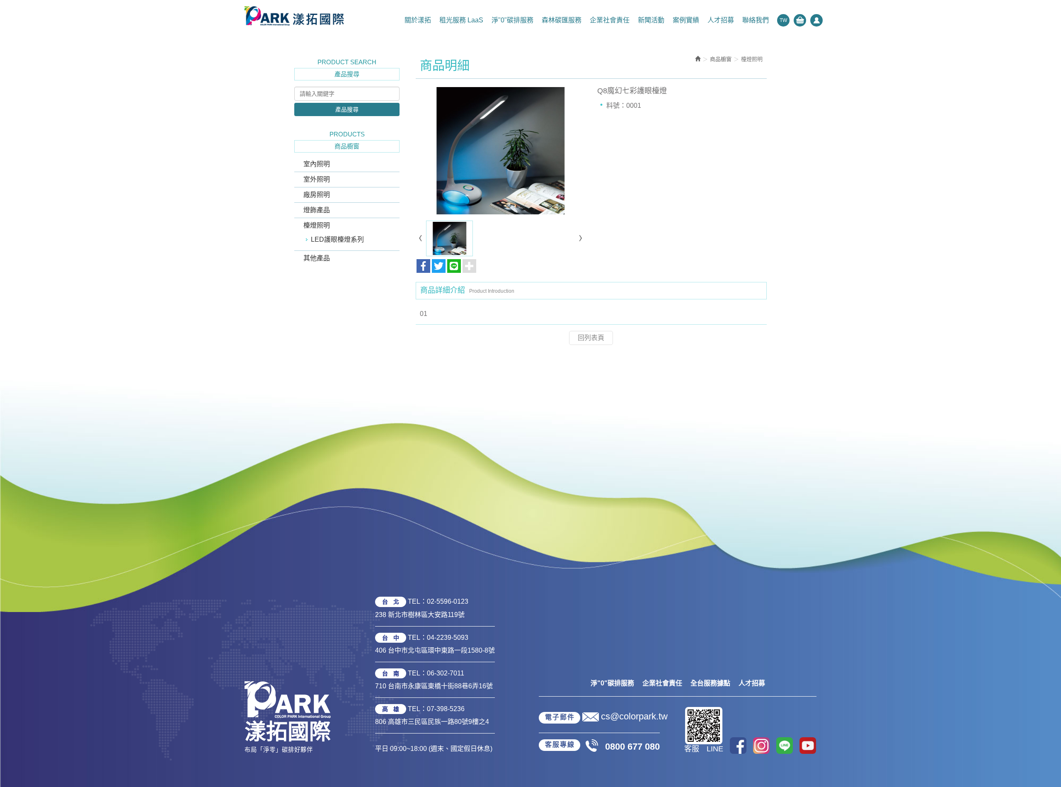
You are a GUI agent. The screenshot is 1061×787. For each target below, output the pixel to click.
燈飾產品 (316, 210)
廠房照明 (316, 194)
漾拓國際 (294, 15)
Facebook (738, 745)
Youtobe (807, 745)
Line (784, 745)
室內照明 (316, 164)
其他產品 (316, 258)
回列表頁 (591, 337)
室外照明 (316, 179)
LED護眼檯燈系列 (337, 239)
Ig (761, 745)
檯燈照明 (316, 225)
